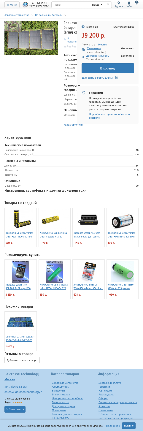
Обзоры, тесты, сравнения (114, 414)
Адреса (119, 6)
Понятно (129, 425)
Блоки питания (61, 394)
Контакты (104, 406)
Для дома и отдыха (63, 406)
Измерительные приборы (67, 398)
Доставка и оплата (109, 382)
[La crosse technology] (35, 4)
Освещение (59, 410)
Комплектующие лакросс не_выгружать (67, 415)
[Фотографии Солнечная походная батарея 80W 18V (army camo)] (31, 38)
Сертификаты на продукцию (115, 418)
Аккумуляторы (60, 386)
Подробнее (113, 425)
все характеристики (73, 122)
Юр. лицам (105, 390)
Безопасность (60, 402)
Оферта (103, 398)
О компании (105, 410)
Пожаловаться (16, 409)
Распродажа (106, 394)
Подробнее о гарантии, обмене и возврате (109, 115)
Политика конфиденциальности (117, 402)
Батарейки (58, 390)
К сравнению (74, 39)
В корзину (107, 68)
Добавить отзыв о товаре (22, 360)
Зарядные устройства (65, 382)
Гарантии (104, 386)
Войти (129, 6)
